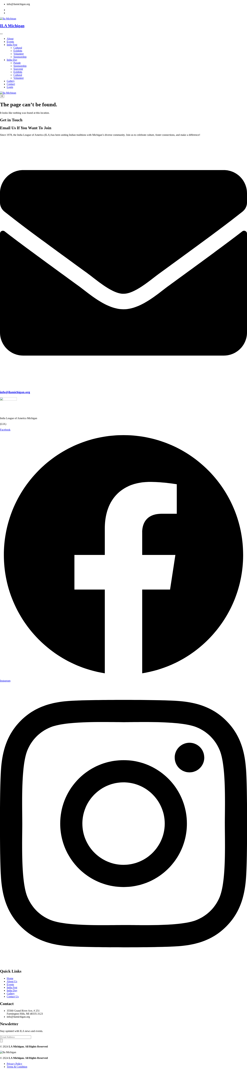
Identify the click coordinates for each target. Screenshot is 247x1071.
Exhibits (17, 50)
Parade (17, 62)
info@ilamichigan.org (15, 392)
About (10, 38)
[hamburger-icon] (1, 33)
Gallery (11, 81)
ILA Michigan (12, 26)
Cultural (17, 47)
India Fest (12, 44)
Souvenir (18, 68)
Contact (11, 84)
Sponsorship (20, 56)
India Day (12, 59)
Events (10, 41)
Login (10, 87)
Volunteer (18, 53)
